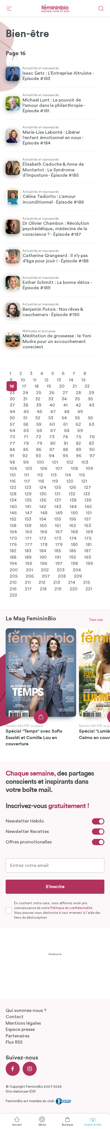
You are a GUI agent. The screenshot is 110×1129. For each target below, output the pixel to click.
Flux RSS (14, 1042)
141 (28, 506)
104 (13, 468)
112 (40, 474)
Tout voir (96, 619)
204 (77, 569)
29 (91, 392)
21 (74, 386)
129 (28, 493)
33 (50, 399)
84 (12, 449)
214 (71, 582)
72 (38, 437)
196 (43, 563)
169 (89, 532)
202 (45, 569)
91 (12, 456)
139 (87, 500)
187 (87, 551)
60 (52, 424)
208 (62, 576)
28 (78, 392)
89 (78, 449)
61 (65, 424)
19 (49, 386)
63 (91, 424)
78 (26, 443)
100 (40, 462)
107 (59, 468)
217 (28, 588)
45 (26, 411)
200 (14, 569)
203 (61, 569)
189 (28, 557)
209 (78, 576)
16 (12, 386)
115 (82, 474)
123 (28, 487)
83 (91, 443)
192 (72, 557)
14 (71, 379)
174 (72, 538)
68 (66, 430)
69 (80, 430)
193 (87, 557)
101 (55, 462)
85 (25, 449)
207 (46, 576)
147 (28, 513)
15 (83, 379)
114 (68, 474)
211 (28, 582)
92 (25, 456)
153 (28, 519)
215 (86, 582)
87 (52, 449)
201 (29, 569)
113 (54, 474)
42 (78, 405)
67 (53, 430)
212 (42, 582)
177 (28, 544)
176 (13, 544)
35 (77, 399)
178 (43, 544)
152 (13, 519)
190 (43, 557)
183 (28, 551)
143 (57, 506)
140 (13, 506)
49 (80, 411)
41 (65, 405)
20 (62, 386)
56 (90, 418)
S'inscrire (55, 886)
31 (25, 399)
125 (57, 487)
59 (38, 424)
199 (89, 563)
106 (43, 468)
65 (26, 430)
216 (13, 588)
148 (43, 513)
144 (73, 506)
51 (25, 418)
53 (50, 418)
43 (91, 405)
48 (66, 411)
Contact (14, 1016)
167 (59, 532)
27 (65, 392)
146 (13, 513)
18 (36, 386)
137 (57, 500)
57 (12, 424)
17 (24, 386)
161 (58, 525)
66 (39, 430)
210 (13, 582)
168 (74, 532)
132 (72, 493)
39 (38, 405)
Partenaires (17, 1036)
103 (84, 462)
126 (72, 487)
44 (12, 411)
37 (12, 405)
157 (87, 519)
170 (13, 538)
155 (57, 519)
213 (56, 582)
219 (57, 588)
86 (38, 449)
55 (77, 418)
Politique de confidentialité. (71, 908)
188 (13, 557)
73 (51, 437)
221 (88, 588)
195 (28, 563)
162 (72, 525)
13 (59, 379)
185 (57, 551)
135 (28, 500)
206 (30, 576)
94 (51, 456)
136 (43, 500)
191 (58, 557)
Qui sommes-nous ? (26, 1010)
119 (55, 481)
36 (90, 399)
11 (34, 379)
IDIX (32, 1091)
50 (12, 418)
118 (41, 481)
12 (46, 379)
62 (78, 424)
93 (38, 456)
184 (42, 551)
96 (79, 456)
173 (57, 538)
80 (53, 443)
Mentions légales (23, 1023)
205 (13, 576)
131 (57, 493)
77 (12, 443)
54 (64, 418)
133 (86, 493)
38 (25, 405)
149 (59, 513)
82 (78, 443)
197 (59, 563)
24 (25, 392)
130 (43, 493)
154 (42, 519)
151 (89, 513)
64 (12, 430)
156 (72, 519)
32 (37, 399)
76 (92, 437)
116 (13, 481)
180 (74, 544)
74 (65, 437)
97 (92, 456)
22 (87, 386)
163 (87, 525)
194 (13, 563)
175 (87, 538)
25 (38, 392)
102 (69, 462)
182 (13, 551)
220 (74, 588)
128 (13, 493)
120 (69, 481)
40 (52, 405)
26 (51, 392)
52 (37, 418)
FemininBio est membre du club (30, 1101)
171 (28, 538)
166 (43, 532)
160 (43, 525)
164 (13, 532)
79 (39, 443)
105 (28, 468)
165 (28, 532)
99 (26, 462)
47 (53, 411)
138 (73, 500)
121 (84, 481)
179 (59, 544)
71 (25, 437)
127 (87, 487)
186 (72, 551)
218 (43, 588)
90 (92, 449)
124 (42, 487)
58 (25, 424)
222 (13, 595)
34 (64, 399)
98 (12, 462)
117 (27, 481)
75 (78, 437)
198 (74, 563)
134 (13, 500)
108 (74, 468)
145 (88, 506)
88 (65, 449)
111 (26, 474)
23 (12, 392)
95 (65, 456)
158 (13, 525)
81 (66, 443)
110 (13, 474)
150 (74, 513)
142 (42, 506)
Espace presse (20, 1029)
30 (12, 399)
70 (12, 437)
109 (89, 468)
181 (89, 544)
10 (23, 379)
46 (39, 411)
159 (28, 525)
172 (42, 538)
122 (13, 487)
